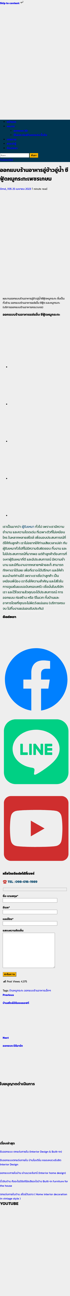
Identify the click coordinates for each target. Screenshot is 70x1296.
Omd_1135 (6, 189)
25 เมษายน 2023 (22, 189)
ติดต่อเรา (12, 148)
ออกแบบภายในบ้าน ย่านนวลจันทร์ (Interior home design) (33, 1173)
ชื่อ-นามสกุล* (10, 896)
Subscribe (6, 159)
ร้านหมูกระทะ (16, 990)
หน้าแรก (11, 122)
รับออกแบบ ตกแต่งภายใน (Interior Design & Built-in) (31, 1152)
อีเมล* (6, 907)
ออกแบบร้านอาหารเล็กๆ (37, 990)
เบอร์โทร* (8, 919)
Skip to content (10, 3)
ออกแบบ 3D (21, 131)
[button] (38, 344)
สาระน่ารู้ (11, 144)
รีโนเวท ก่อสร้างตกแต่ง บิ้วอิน (30, 135)
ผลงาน (11, 126)
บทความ (11, 139)
